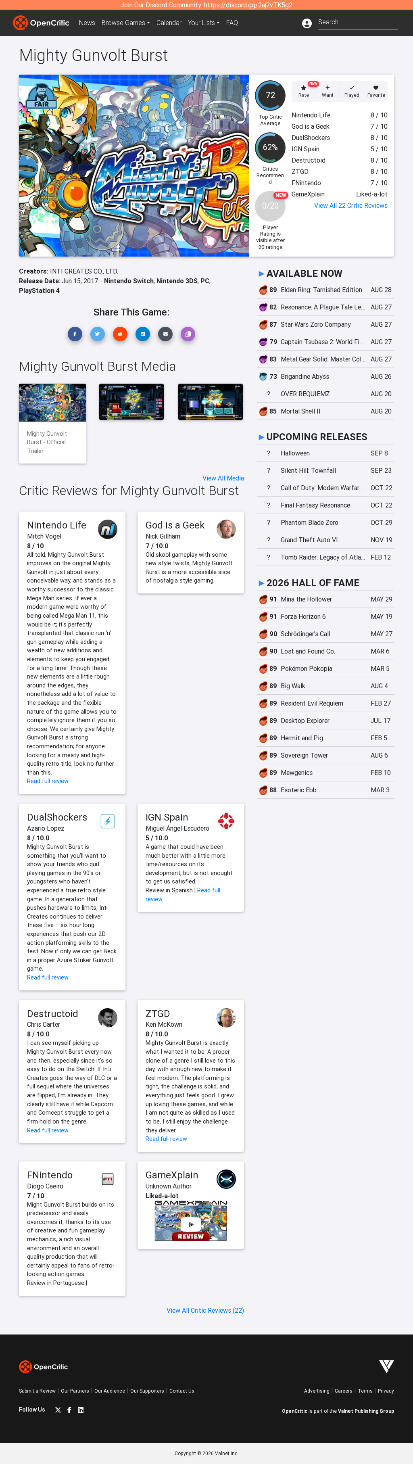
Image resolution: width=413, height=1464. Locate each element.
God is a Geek (175, 525)
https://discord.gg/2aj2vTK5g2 (248, 5)
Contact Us (181, 1391)
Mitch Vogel (44, 536)
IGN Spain (167, 817)
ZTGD (158, 1013)
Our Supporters (147, 1391)
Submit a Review (37, 1391)
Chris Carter (43, 1024)
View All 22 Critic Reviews (351, 205)
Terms (365, 1391)
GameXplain (172, 1175)
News (87, 23)
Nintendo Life (56, 525)
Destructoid (52, 1013)
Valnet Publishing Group (366, 1411)
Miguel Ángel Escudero (177, 828)
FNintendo (50, 1175)
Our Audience (109, 1391)
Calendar (168, 23)
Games (123, 23)
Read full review (48, 781)
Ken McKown (164, 1024)
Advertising (317, 1391)
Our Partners (75, 1391)
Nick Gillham (163, 536)
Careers (344, 1391)
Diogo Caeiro (45, 1186)
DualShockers (57, 817)
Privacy (386, 1391)
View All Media (223, 478)
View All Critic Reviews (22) (205, 1310)
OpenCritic (294, 1411)
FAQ (232, 23)
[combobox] (358, 21)
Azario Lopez (46, 828)
